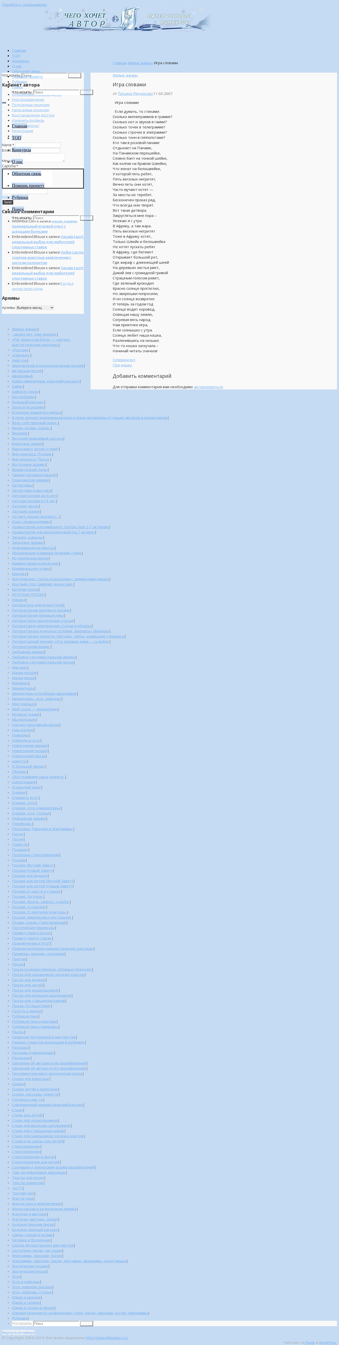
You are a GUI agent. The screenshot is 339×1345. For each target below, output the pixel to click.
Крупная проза (25, 589)
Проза (17, 964)
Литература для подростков (37, 604)
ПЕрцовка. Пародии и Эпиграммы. (42, 828)
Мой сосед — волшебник (34, 708)
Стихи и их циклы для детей (37, 1141)
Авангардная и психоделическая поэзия (47, 365)
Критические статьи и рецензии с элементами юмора (60, 578)
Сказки (18, 1083)
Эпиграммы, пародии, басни (37, 1255)
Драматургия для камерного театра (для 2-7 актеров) (60, 526)
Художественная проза (33, 1224)
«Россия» (20, 349)
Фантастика (22, 1198)
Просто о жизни (26, 1010)
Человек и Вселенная (31, 1239)
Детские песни (25, 505)
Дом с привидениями (31, 521)
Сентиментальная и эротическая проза (47, 1073)
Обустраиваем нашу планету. (38, 776)
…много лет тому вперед (34, 334)
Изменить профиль (28, 120)
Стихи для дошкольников (35, 1120)
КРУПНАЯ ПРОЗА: (28, 594)
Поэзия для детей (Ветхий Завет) (42, 880)
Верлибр (20, 433)
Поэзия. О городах (29, 906)
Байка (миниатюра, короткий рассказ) (45, 381)
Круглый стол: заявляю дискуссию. (42, 584)
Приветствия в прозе (31, 932)
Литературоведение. (31, 646)
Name (8, 145)
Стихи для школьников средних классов (47, 1135)
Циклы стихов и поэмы (32, 1234)
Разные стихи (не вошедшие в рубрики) (48, 1042)
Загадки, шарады (27, 537)
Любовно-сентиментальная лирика (43, 656)
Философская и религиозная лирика (44, 1208)
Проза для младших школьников (41, 995)
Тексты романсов (27, 1182)
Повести (19, 844)
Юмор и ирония (26, 1297)
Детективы (22, 485)
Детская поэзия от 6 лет (34, 500)
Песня (17, 839)
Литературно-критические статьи (42, 620)
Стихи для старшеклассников (38, 1130)
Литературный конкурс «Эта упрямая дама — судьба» (60, 641)
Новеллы (20, 734)
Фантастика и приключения (36, 1203)
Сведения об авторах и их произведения (49, 1062)
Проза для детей (27, 984)
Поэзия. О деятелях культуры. (39, 911)
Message (10, 161)
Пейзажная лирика (29, 818)
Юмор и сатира (25, 1302)
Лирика (18, 599)
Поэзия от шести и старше (36, 891)
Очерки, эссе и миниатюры (36, 807)
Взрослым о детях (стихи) (35, 448)
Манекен (20, 682)
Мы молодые (23, 719)
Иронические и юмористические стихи (46, 552)
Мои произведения (28, 99)
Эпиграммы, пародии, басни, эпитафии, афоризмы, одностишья (69, 1260)
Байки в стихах (25, 391)
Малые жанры (140, 62)
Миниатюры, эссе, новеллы (36, 698)
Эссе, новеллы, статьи (31, 1291)
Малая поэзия (24, 672)
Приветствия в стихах (31, 938)
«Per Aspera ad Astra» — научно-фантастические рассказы (41, 342)
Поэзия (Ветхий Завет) (32, 865)
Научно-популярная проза (35, 724)
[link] (17, 86)
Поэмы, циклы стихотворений (39, 922)
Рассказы (20, 1047)
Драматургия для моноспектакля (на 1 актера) (53, 531)
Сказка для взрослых (30, 1078)
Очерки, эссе (23, 802)
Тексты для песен (28, 1177)
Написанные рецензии (30, 110)
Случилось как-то (27, 1099)
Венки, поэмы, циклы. (31, 427)
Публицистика (25, 1016)
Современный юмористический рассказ (47, 1104)
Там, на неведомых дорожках (38, 1172)
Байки (17, 386)
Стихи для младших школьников (41, 1125)
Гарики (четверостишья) (34, 474)
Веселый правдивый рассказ (37, 438)
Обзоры (19, 771)
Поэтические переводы (33, 927)
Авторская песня (26, 370)
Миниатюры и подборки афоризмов (44, 693)
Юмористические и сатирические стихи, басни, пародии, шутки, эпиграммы (80, 1312)
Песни (17, 833)
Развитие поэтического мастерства (43, 1036)
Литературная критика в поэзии (40, 610)
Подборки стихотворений (35, 854)
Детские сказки (25, 511)
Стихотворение (26, 1146)
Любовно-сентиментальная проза (42, 662)
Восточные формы (28, 464)
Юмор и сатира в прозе (33, 1307)
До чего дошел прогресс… (35, 516)
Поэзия (18, 859)
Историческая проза (30, 558)
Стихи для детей (27, 1114)
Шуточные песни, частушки (37, 1250)
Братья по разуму (28, 407)
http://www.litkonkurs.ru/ (107, 1337)
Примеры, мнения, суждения (38, 953)
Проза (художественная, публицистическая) (52, 969)
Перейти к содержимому (24, 4)
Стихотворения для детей (35, 1161)
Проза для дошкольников (35, 990)
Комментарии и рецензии (35, 563)
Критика (19, 573)
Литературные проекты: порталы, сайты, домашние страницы (68, 636)
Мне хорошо (23, 703)
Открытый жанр (26, 787)
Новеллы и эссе (26, 740)
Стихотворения (26, 1151)
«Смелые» (21, 354)
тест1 (17, 1187)
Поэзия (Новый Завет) (32, 870)
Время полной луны (29, 469)
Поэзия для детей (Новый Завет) (42, 885)
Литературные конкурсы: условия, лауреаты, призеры (60, 630)
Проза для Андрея (28, 979)
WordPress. (328, 1342)
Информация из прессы (33, 547)
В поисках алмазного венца (36, 412)
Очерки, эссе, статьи (30, 813)
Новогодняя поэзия (29, 750)
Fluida (310, 1342)
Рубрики (19, 1318)
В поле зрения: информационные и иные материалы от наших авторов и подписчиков (89, 417)
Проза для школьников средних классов (48, 974)
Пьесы (18, 1031)
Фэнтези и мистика (29, 1213)
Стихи (17, 1109)
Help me (19, 360)
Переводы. (22, 823)
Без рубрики (23, 396)
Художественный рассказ (35, 1229)
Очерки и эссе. (25, 797)
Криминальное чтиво (31, 568)
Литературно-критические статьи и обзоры (51, 625)
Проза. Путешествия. (31, 1005)
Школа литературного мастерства (42, 1245)
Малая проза (23, 677)
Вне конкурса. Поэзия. (32, 453)
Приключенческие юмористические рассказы (52, 948)
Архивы (8, 307)
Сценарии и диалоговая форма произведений (53, 1167)
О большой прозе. (28, 766)
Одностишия (23, 781)
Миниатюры (23, 688)
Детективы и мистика (31, 490)
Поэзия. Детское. (27, 896)
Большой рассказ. (28, 401)
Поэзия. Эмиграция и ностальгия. (41, 917)
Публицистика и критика (34, 1021)
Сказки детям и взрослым (35, 1088)
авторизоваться (208, 386)
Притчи (19, 958)
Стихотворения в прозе (33, 1156)
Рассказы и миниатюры (33, 1052)
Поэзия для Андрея (29, 875)
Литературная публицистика (38, 615)
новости (19, 761)
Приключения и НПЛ (31, 943)
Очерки (18, 792)
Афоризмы (21, 375)
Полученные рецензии (31, 105)
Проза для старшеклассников (38, 1000)
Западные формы (27, 542)
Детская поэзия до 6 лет (34, 495)
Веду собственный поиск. (34, 422)
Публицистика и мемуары (35, 1026)
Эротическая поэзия (30, 1265)
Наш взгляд (22, 729)
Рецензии (21, 1057)
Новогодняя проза (28, 755)
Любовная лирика (28, 651)
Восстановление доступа (33, 115)
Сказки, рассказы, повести (35, 1094)
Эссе (16, 1276)
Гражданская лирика (30, 479)
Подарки (20, 849)
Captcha (10, 166)
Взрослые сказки (27, 443)
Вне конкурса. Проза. (31, 459)
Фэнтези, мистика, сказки (35, 1219)
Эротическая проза (29, 1271)
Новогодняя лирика (29, 745)
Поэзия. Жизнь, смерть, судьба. (40, 901)
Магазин (19, 667)
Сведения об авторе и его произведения (49, 1068)
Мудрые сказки (25, 714)
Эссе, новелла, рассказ (32, 1286)
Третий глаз (23, 1193)
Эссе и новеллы (25, 1281)
